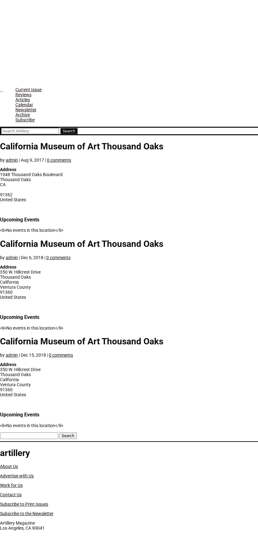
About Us (9, 466)
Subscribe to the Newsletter (26, 513)
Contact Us (11, 494)
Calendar (24, 104)
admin (12, 160)
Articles (22, 99)
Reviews (23, 94)
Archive (22, 114)
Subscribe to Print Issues (24, 504)
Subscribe (25, 119)
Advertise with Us (17, 475)
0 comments (59, 160)
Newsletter (25, 109)
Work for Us (11, 485)
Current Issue (28, 89)
